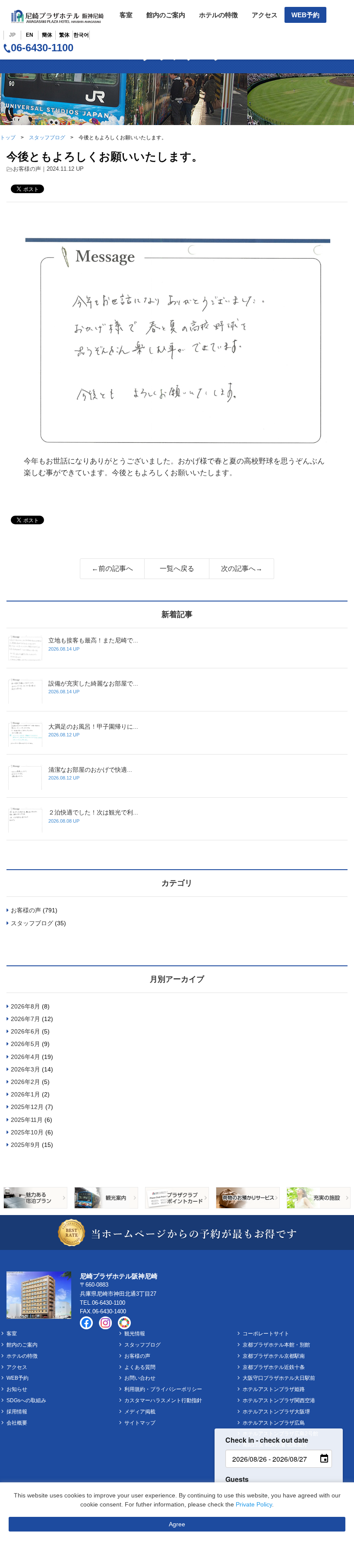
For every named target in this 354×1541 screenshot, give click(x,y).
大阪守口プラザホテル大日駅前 (279, 1378)
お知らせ (16, 1389)
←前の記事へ (112, 568)
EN (29, 35)
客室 (126, 15)
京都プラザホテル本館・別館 (276, 1345)
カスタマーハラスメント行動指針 (163, 1400)
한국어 (81, 35)
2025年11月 (27, 1119)
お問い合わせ (139, 1378)
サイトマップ (139, 1423)
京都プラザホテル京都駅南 (274, 1356)
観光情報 (134, 1334)
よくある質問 (139, 1367)
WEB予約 (305, 15)
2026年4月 (25, 1056)
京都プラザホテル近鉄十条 (274, 1367)
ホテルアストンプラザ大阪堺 (276, 1412)
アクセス (265, 15)
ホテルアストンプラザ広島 (274, 1423)
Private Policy (254, 1504)
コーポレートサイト (266, 1334)
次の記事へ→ (241, 568)
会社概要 (16, 1423)
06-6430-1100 (42, 47)
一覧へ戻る (177, 568)
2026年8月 (25, 1006)
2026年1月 (25, 1094)
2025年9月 (25, 1144)
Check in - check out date (266, 1440)
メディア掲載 (139, 1412)
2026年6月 (25, 1031)
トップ (8, 138)
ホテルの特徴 (218, 15)
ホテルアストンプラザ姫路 (274, 1389)
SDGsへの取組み (26, 1400)
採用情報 (16, 1412)
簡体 (47, 35)
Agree (177, 1524)
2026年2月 (25, 1081)
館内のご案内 (165, 15)
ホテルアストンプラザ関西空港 (279, 1400)
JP (12, 35)
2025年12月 (27, 1106)
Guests (237, 1479)
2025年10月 (27, 1132)
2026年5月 (25, 1043)
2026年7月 (25, 1018)
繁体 (64, 35)
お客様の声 (27, 169)
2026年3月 (25, 1069)
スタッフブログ (47, 138)
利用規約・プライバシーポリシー (163, 1389)
